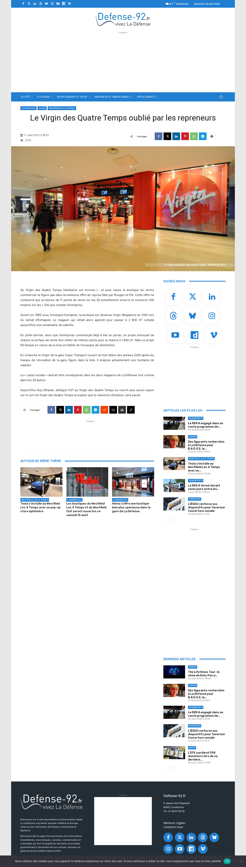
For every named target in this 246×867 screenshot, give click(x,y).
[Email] (113, 410)
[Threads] (40, 4)
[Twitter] (29, 4)
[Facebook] (23, 4)
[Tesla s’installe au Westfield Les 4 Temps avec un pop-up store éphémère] (41, 482)
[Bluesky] (46, 4)
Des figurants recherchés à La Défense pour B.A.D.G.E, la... (206, 445)
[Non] (241, 861)
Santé (192, 747)
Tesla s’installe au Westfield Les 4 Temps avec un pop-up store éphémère (40, 507)
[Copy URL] (131, 410)
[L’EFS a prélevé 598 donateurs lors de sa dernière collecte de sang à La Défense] (174, 752)
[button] (221, 96)
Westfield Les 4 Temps (62, 108)
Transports (196, 418)
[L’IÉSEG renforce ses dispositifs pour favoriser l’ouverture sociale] (174, 503)
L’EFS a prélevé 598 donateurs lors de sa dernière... (203, 756)
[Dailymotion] (63, 4)
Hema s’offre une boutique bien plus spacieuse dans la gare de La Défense (131, 507)
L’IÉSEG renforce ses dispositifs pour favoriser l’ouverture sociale (206, 507)
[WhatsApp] (194, 136)
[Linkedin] (35, 4)
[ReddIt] (104, 410)
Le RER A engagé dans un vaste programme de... (205, 424)
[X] (167, 136)
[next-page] (172, 521)
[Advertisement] (123, 61)
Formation (195, 499)
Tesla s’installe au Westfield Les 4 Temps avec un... (204, 467)
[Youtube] (58, 4)
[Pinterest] (185, 136)
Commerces (28, 108)
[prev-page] (165, 521)
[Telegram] (203, 136)
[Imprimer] (122, 410)
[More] (212, 136)
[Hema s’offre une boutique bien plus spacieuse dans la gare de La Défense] (133, 482)
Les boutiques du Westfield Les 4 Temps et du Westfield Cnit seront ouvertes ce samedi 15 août (86, 509)
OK (227, 861)
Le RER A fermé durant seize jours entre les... (204, 487)
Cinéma (193, 437)
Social (42, 108)
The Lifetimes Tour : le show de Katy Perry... (204, 673)
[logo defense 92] (123, 19)
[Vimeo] (69, 4)
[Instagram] (52, 4)
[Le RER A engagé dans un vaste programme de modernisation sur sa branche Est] (174, 423)
